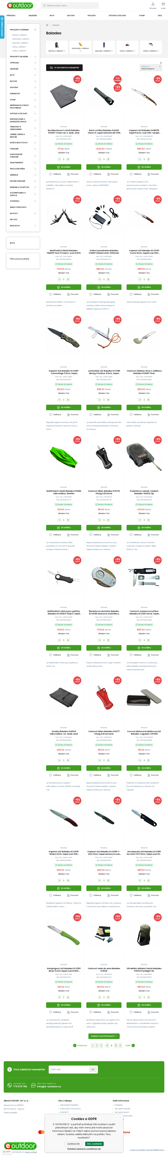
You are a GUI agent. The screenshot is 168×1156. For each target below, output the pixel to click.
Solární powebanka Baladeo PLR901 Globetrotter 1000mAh (104, 251)
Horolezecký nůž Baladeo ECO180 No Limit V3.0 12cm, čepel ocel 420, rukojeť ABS (144, 852)
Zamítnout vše (73, 1144)
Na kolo (14, 213)
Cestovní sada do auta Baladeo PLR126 (104, 969)
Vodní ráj (14, 201)
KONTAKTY (64, 1112)
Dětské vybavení (17, 181)
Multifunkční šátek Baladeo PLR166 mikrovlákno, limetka (63, 492)
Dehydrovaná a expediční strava (18, 120)
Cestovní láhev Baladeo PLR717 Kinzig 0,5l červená (104, 732)
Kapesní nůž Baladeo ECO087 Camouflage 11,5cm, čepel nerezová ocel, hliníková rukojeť (64, 372)
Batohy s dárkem (19, 35)
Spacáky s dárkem (20, 43)
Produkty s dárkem (19, 29)
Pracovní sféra (17, 169)
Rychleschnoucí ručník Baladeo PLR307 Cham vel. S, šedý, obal (64, 131)
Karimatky (15, 93)
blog (12, 243)
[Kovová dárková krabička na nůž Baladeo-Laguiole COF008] (144, 697)
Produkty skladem (19, 56)
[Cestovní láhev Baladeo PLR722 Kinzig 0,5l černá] (104, 457)
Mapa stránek (31, 1152)
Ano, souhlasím (94, 1144)
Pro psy (13, 219)
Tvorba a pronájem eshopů (141, 1150)
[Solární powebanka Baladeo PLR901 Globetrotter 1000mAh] (104, 217)
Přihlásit (93, 1069)
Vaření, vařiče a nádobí (17, 135)
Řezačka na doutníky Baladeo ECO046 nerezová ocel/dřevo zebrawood (104, 612)
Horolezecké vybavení (16, 155)
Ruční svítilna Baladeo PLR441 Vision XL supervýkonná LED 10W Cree (104, 131)
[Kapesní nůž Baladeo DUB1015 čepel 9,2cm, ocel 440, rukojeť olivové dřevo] (144, 96)
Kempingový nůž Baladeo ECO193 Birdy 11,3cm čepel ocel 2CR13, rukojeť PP (64, 969)
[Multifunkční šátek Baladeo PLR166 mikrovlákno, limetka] (63, 457)
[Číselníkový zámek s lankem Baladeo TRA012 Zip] (144, 457)
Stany (13, 99)
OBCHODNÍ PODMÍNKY (69, 1105)
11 (120, 1045)
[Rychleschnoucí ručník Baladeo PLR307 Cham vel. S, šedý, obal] (63, 96)
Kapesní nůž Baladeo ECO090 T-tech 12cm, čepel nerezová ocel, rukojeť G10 (104, 852)
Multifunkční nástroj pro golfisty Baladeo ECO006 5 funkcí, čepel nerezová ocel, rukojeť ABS (63, 612)
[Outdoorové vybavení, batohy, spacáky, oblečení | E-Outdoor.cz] (47, 25)
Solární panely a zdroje (18, 194)
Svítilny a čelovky (18, 113)
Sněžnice (14, 175)
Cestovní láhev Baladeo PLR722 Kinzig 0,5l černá (104, 492)
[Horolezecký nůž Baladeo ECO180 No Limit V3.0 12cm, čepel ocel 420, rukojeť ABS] (144, 818)
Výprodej (14, 63)
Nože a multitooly (19, 142)
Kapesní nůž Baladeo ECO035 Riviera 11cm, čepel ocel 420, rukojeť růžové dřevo (64, 852)
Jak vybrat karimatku (124, 1116)
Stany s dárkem (19, 47)
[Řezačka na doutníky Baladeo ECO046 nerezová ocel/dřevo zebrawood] (104, 577)
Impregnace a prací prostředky (19, 106)
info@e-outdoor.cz (49, 1086)
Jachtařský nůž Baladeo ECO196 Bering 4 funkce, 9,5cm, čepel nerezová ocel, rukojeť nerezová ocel (104, 372)
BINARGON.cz (158, 1150)
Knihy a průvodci (18, 207)
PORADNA (119, 1105)
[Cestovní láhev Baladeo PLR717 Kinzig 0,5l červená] (104, 697)
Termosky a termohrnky (16, 128)
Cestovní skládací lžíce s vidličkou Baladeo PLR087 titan (144, 372)
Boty (12, 75)
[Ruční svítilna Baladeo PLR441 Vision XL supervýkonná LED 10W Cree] (104, 96)
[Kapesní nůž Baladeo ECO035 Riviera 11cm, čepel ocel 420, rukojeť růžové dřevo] (63, 818)
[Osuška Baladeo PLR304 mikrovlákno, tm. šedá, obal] (63, 697)
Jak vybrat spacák (122, 1108)
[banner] (20, 6)
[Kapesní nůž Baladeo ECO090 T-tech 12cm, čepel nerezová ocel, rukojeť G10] (104, 818)
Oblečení (14, 69)
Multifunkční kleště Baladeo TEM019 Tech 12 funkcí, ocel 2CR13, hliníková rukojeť (64, 251)
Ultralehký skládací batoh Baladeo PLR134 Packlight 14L (144, 969)
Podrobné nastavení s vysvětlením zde (84, 1149)
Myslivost (15, 225)
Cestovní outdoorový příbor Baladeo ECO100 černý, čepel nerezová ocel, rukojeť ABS (144, 612)
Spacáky (14, 87)
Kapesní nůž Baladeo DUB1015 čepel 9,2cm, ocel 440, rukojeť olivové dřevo (144, 131)
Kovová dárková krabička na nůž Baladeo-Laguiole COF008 (144, 732)
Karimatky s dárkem (21, 39)
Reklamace (119, 1119)
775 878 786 (20, 1086)
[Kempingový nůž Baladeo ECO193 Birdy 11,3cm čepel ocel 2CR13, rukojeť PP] (63, 934)
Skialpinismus (16, 162)
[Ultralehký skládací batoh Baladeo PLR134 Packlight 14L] (144, 934)
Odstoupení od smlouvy (70, 1108)
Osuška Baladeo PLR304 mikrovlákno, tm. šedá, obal (64, 732)
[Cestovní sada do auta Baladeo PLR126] (104, 934)
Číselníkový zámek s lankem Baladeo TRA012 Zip (144, 492)
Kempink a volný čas (19, 187)
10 (116, 1045)
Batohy (13, 81)
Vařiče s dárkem (19, 51)
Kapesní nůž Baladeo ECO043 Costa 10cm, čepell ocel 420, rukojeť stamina (144, 251)
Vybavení (14, 149)
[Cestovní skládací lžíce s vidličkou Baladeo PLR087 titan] (144, 337)
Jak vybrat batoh (122, 1112)
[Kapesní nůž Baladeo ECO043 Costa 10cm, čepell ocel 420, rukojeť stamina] (144, 217)
